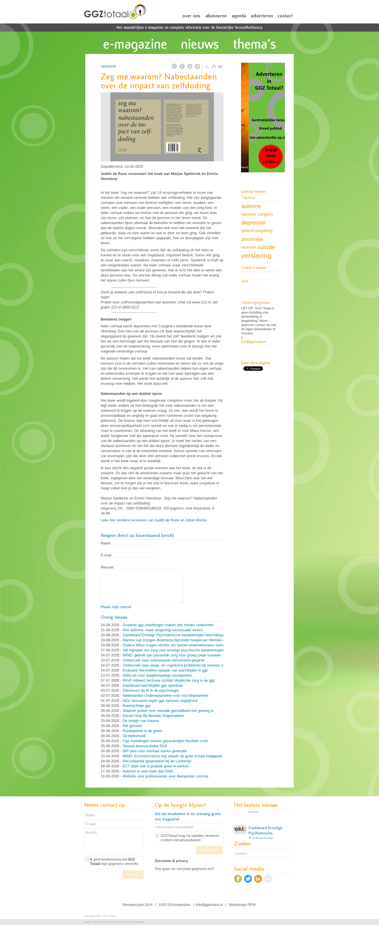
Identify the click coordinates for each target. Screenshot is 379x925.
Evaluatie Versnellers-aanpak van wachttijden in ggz (165, 670)
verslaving (256, 255)
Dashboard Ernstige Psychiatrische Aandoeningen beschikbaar (174, 635)
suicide (266, 247)
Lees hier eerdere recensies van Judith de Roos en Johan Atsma (154, 520)
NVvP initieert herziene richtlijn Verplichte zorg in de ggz (169, 680)
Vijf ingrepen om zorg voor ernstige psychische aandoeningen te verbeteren (184, 650)
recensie (248, 247)
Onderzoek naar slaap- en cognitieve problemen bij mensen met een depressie (187, 665)
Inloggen (88, 922)
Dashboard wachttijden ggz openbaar (153, 685)
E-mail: (106, 555)
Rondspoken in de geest (142, 731)
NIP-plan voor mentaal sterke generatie (155, 751)
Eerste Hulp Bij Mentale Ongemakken (153, 716)
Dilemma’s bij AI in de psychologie (151, 690)
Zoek (244, 281)
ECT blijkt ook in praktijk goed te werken (156, 766)
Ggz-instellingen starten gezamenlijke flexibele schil (165, 741)
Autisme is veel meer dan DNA (147, 771)
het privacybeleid (187, 840)
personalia (252, 239)
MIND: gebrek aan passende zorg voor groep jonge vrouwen (172, 655)
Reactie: (107, 567)
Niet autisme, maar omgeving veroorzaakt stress (163, 630)
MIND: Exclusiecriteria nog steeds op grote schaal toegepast (172, 756)
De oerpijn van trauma (141, 721)
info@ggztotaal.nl (253, 341)
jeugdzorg (263, 230)
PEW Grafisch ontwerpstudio (131, 922)
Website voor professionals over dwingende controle (165, 776)
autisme (251, 206)
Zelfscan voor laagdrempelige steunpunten (157, 675)
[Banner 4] (263, 118)
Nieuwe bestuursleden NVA (145, 746)
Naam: (106, 543)
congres (265, 214)
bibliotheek (248, 214)
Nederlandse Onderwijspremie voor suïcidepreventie (165, 695)
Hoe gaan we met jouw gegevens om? (185, 869)
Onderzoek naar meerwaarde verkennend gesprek (164, 660)
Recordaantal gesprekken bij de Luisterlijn (157, 761)
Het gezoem (132, 726)
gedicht (247, 230)
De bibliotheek (134, 736)
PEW (252, 905)
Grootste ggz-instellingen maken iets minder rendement (168, 625)
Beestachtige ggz (137, 706)
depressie (253, 222)
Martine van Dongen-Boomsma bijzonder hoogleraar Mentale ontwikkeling (183, 640)
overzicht (108, 66)
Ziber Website (100, 922)
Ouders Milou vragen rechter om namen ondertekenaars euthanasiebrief (181, 645)
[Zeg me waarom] (162, 126)
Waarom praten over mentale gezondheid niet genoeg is (168, 711)
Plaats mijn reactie (116, 607)
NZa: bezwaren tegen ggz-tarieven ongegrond (160, 701)
